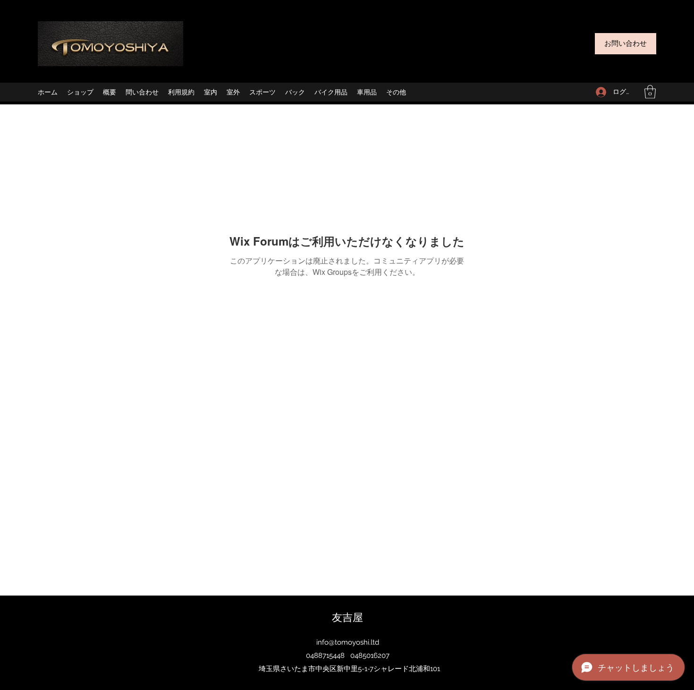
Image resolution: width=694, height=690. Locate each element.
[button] (650, 92)
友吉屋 (347, 617)
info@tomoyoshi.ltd (347, 642)
